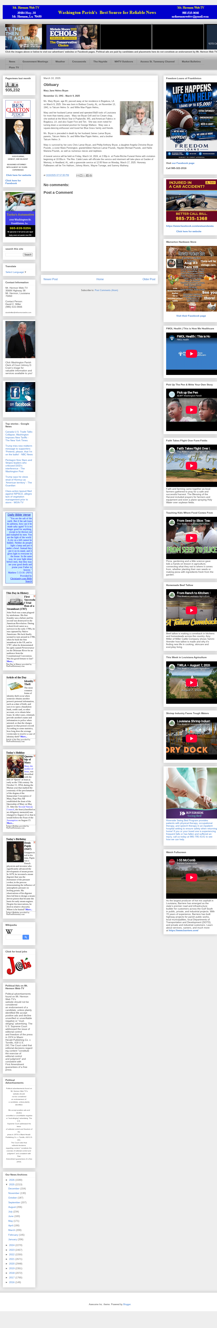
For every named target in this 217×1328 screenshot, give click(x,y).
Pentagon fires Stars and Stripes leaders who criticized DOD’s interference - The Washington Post (18, 466)
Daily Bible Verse (19, 514)
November (14, 1193)
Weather (60, 61)
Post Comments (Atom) (106, 290)
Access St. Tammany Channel (157, 61)
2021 (12, 1259)
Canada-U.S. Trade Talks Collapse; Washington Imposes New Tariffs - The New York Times (18, 436)
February (13, 1234)
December (14, 1188)
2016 (12, 1282)
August (12, 1207)
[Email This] (78, 175)
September (14, 1202)
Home (100, 279)
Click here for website (18, 175)
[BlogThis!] (81, 175)
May (11, 1221)
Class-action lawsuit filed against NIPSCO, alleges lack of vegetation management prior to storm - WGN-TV (18, 497)
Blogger (127, 1304)
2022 (12, 1254)
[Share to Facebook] (87, 175)
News (12, 61)
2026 (12, 1180)
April (11, 1225)
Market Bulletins (191, 61)
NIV (29, 572)
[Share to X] (84, 175)
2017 (12, 1277)
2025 (12, 1184)
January (13, 1239)
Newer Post (51, 279)
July (10, 1211)
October (13, 1197)
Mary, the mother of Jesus (28, 769)
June (11, 1216)
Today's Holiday (12, 826)
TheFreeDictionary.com (15, 666)
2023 (12, 1250)
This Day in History (14, 664)
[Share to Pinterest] (90, 175)
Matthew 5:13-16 (16, 572)
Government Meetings (35, 61)
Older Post (149, 279)
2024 (12, 1245)
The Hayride (100, 61)
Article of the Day (13, 740)
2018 (12, 1273)
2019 (12, 1268)
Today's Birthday (12, 912)
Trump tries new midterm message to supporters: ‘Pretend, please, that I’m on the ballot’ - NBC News (19, 450)
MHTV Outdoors (124, 61)
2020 (12, 1263)
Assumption (12, 820)
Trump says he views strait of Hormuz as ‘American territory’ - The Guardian (18, 481)
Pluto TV (14, 67)
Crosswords (79, 61)
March (12, 1230)
